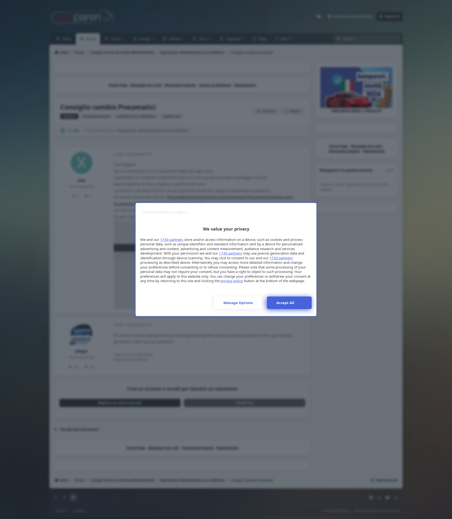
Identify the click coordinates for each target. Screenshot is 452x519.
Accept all (285, 302)
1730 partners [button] (171, 239)
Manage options (238, 302)
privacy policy (232, 280)
